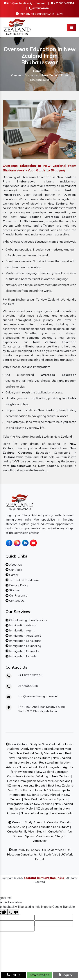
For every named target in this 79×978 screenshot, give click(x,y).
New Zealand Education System (45, 799)
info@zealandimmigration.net (26, 3)
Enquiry (66, 975)
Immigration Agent (21, 630)
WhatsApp (41, 975)
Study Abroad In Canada (41, 822)
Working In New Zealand (53, 776)
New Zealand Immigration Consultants (47, 813)
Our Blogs (15, 569)
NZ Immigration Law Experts (26, 785)
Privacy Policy (18, 585)
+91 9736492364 (63, 3)
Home (37, 71)
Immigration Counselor (23, 651)
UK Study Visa (48, 854)
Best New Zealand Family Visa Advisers (36, 753)
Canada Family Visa (20, 831)
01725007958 (40, 8)
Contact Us (16, 600)
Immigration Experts (22, 656)
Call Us (15, 975)
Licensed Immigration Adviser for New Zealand (38, 781)
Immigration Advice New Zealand (29, 804)
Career (13, 575)
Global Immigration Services (27, 620)
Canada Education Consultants (48, 827)
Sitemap (14, 590)
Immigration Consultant (24, 640)
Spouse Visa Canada (39, 836)
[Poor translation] (13, 912)
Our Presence (17, 595)
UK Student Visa (53, 850)
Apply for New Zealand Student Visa (46, 748)
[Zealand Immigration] (17, 27)
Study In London (29, 850)
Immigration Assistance (24, 635)
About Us (15, 564)
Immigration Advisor (22, 625)
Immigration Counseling (24, 646)
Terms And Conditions (23, 580)
